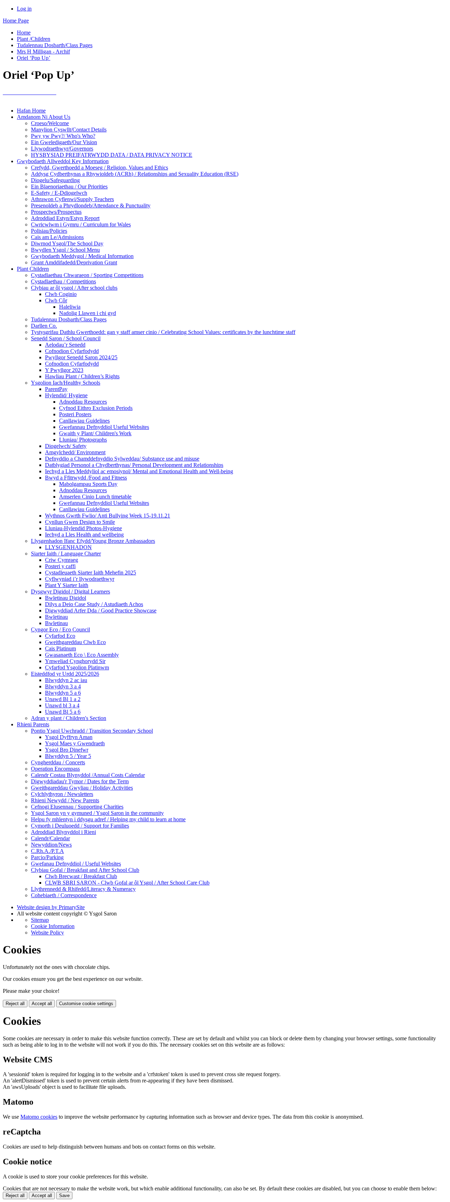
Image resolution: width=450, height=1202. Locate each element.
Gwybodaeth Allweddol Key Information (63, 161)
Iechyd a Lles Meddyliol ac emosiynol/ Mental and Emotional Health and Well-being (139, 471)
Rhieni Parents (33, 724)
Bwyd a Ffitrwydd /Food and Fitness (86, 478)
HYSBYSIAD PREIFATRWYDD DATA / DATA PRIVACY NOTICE (111, 155)
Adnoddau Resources (83, 402)
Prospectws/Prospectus (56, 212)
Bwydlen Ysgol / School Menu (65, 250)
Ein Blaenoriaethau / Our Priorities (69, 186)
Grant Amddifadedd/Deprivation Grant (74, 262)
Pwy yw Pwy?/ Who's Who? (63, 136)
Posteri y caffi (60, 566)
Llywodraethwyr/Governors (62, 149)
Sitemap (40, 920)
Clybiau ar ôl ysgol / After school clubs (74, 288)
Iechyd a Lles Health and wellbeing (84, 535)
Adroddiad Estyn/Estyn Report (65, 218)
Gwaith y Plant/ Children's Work (95, 433)
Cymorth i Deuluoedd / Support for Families (80, 826)
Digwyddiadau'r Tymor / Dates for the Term (80, 781)
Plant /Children (33, 39)
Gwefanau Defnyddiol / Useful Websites (76, 864)
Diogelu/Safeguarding (55, 180)
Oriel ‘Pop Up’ (33, 58)
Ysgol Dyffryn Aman (68, 737)
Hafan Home (31, 111)
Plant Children (33, 269)
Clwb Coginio (61, 294)
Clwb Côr (56, 300)
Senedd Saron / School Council (66, 338)
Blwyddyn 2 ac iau (66, 680)
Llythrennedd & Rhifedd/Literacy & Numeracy (83, 889)
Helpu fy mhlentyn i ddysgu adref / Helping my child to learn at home (108, 819)
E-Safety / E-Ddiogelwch (59, 193)
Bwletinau (56, 617)
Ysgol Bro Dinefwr (66, 750)
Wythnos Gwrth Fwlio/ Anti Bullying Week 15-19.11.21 (107, 516)
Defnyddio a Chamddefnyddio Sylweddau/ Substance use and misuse (122, 459)
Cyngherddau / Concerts (58, 762)
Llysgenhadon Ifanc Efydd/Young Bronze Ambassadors (93, 541)
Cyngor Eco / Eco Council (60, 629)
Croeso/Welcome (50, 123)
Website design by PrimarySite (51, 907)
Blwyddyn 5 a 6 (63, 693)
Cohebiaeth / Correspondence (64, 895)
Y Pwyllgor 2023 (64, 370)
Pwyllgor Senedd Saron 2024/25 (81, 357)
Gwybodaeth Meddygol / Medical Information (82, 256)
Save (64, 1195)
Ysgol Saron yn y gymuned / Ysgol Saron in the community (97, 813)
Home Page (16, 21)
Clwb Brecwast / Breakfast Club (81, 876)
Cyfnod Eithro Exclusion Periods (96, 408)
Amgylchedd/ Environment (75, 452)
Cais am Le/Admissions (57, 237)
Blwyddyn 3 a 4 (63, 686)
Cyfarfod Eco (60, 636)
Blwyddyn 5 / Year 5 (68, 756)
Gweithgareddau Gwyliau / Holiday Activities (82, 788)
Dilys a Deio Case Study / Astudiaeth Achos (94, 604)
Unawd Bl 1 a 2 (63, 699)
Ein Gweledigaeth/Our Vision (64, 142)
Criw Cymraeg (61, 560)
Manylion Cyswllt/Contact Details (69, 130)
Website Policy (47, 933)
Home (24, 33)
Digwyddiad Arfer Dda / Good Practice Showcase (100, 610)
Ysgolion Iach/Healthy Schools (65, 383)
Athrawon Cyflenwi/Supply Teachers (72, 199)
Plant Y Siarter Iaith (66, 585)
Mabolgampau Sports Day (88, 484)
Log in (24, 9)
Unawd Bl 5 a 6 (63, 712)
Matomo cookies (38, 1117)
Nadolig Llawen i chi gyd (87, 313)
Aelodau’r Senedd (65, 345)
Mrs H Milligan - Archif (43, 51)
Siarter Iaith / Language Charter (66, 554)
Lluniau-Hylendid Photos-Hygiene (83, 528)
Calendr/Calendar (50, 838)
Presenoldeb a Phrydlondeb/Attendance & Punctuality (90, 205)
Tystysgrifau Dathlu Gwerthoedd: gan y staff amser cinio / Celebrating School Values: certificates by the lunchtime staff (163, 332)
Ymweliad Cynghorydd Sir (75, 661)
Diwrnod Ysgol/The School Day (67, 243)
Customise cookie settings (86, 1003)
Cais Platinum (60, 648)
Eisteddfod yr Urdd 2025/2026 (65, 674)
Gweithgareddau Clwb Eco (75, 642)
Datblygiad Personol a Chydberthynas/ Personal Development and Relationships (134, 465)
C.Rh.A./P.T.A (47, 851)
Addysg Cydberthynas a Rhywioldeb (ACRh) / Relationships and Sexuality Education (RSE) (134, 174)
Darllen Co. (44, 326)
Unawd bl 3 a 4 (62, 705)
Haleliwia (70, 307)
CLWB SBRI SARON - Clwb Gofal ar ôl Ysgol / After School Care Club (127, 883)
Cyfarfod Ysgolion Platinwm (77, 667)
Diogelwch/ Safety (65, 446)
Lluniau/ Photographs (83, 440)
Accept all (42, 1003)
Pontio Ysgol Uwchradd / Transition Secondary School (92, 731)
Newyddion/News (51, 845)
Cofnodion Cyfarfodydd (72, 351)
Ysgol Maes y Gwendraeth (75, 743)
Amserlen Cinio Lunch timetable (95, 497)
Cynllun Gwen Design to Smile (80, 522)
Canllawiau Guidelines (84, 421)
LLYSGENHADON (68, 547)
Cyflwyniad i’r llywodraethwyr (79, 579)
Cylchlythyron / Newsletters (62, 794)
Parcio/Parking (47, 857)
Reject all (15, 1003)
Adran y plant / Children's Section (68, 718)
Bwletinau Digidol (65, 598)
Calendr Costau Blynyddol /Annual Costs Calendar (88, 775)
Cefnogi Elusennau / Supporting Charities (77, 807)
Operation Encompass (55, 769)
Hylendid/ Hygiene (66, 395)
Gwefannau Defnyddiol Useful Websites (104, 427)
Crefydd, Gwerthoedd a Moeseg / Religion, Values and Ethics (99, 168)
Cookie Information (53, 926)
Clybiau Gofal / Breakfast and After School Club (85, 870)
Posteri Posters (75, 414)
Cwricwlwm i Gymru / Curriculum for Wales (81, 224)
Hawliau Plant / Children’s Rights (82, 376)
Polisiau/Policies (49, 231)
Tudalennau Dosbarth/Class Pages (54, 45)
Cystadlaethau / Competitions (63, 281)
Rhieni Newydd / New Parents (65, 800)
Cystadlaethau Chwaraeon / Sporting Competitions (87, 275)
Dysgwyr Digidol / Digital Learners (70, 591)
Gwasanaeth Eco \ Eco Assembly (82, 655)
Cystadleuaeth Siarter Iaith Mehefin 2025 (90, 573)
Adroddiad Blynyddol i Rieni (63, 832)
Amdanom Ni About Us (43, 117)
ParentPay (56, 389)
